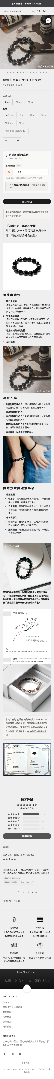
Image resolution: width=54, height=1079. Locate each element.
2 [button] (23, 892)
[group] (27, 979)
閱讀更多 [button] (45, 872)
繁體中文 (25, 1063)
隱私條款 (7, 1026)
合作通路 (7, 1011)
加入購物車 (27, 201)
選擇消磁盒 (13, 165)
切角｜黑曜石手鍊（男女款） (21, 855)
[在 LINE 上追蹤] (20, 1053)
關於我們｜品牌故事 (12, 1007)
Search (6, 1002)
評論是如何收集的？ (12, 901)
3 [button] (28, 892)
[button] (14, 814)
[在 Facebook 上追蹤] (4, 1053)
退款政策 (7, 1021)
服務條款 (7, 1016)
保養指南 (17, 216)
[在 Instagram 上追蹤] (12, 1053)
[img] (9, 859)
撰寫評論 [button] (27, 836)
